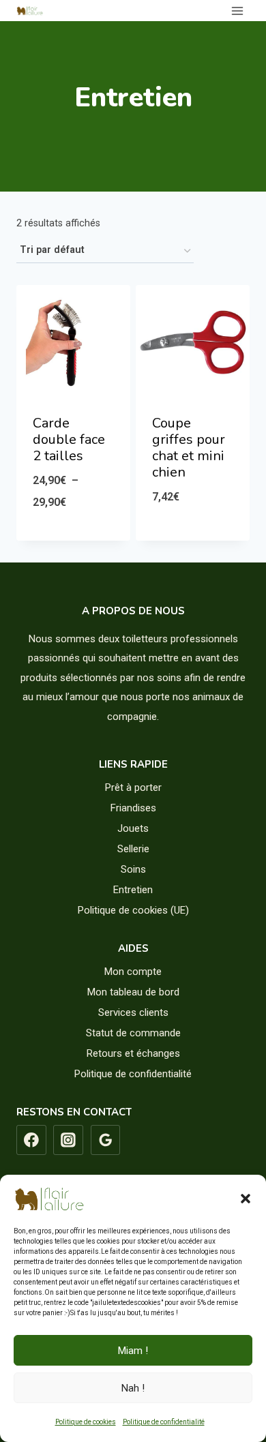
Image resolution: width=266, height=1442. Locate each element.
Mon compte (133, 971)
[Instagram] (68, 1140)
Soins (133, 869)
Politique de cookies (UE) (133, 910)
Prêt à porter (133, 787)
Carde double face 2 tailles (69, 439)
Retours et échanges (133, 1053)
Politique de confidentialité (164, 1422)
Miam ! (133, 1351)
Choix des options (73, 537)
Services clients (133, 1012)
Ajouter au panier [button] (192, 532)
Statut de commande (133, 1033)
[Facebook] (31, 1140)
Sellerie (133, 849)
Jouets (133, 828)
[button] (245, 1198)
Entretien (133, 890)
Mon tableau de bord (133, 992)
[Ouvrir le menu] (237, 10)
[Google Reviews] (106, 1140)
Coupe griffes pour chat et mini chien (188, 447)
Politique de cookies (85, 1422)
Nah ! (133, 1388)
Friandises (133, 808)
